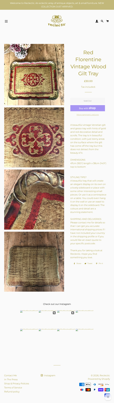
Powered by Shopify (99, 379)
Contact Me (10, 375)
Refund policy (11, 391)
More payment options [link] (88, 114)
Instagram (49, 375)
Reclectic (105, 375)
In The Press (11, 379)
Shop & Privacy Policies (16, 383)
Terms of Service (13, 387)
